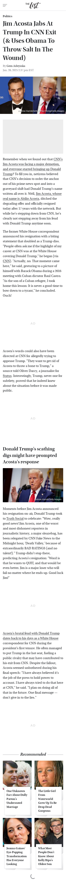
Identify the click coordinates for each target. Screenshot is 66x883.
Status (7, 376)
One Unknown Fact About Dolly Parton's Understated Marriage (17, 799)
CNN (6, 261)
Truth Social (15, 518)
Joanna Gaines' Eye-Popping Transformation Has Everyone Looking (17, 856)
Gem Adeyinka (16, 66)
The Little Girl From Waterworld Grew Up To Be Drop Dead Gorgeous (47, 800)
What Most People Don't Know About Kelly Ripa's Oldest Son (46, 856)
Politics (7, 16)
